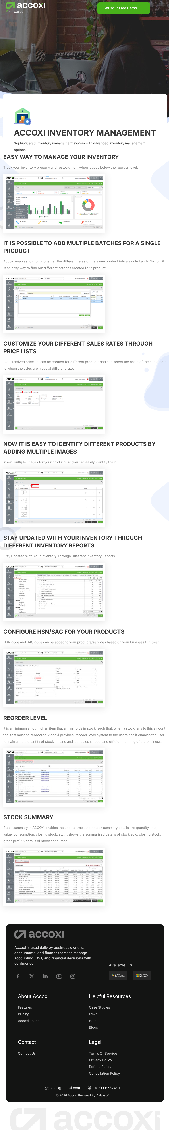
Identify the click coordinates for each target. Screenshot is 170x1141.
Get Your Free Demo (120, 8)
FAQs (93, 1014)
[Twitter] (31, 976)
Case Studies (99, 1007)
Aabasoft (103, 1095)
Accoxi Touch (29, 1021)
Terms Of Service (103, 1053)
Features (25, 1007)
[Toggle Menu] (158, 8)
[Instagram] (72, 976)
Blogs (93, 1027)
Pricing (23, 1014)
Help (92, 1021)
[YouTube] (59, 976)
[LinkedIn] (45, 976)
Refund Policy (100, 1067)
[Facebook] (17, 976)
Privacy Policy (100, 1060)
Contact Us (27, 1053)
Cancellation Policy (104, 1073)
